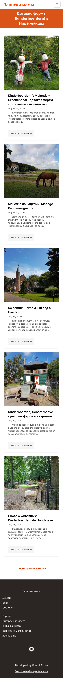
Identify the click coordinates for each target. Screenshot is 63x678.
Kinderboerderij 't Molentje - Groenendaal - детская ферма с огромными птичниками (30, 100)
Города (6, 616)
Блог (5, 602)
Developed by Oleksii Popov (31, 665)
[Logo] (27, 4)
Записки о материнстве (16, 630)
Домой (6, 597)
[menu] (57, 4)
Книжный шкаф (11, 625)
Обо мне (7, 607)
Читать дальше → (21, 133)
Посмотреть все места (31, 568)
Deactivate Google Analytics (31, 671)
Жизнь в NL (9, 635)
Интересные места (13, 620)
